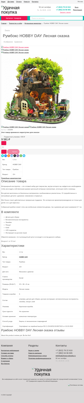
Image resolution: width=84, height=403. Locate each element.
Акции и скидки (33, 350)
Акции (3, 1)
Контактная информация (10, 350)
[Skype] (24, 155)
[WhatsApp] (21, 155)
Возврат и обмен (7, 358)
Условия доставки (7, 353)
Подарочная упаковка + (14, 137)
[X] (14, 155)
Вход (76, 7)
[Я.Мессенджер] (2, 155)
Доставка (11, 1)
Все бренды (5, 363)
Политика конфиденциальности (39, 358)
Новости (27, 1)
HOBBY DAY (23, 257)
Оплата (19, 1)
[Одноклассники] (8, 155)
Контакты (35, 1)
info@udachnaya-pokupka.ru (66, 356)
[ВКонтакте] (5, 155)
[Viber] (18, 155)
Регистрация (77, 10)
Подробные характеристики (11, 178)
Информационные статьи (37, 356)
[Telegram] (11, 155)
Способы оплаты (7, 356)
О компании (5, 361)
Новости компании (35, 353)
